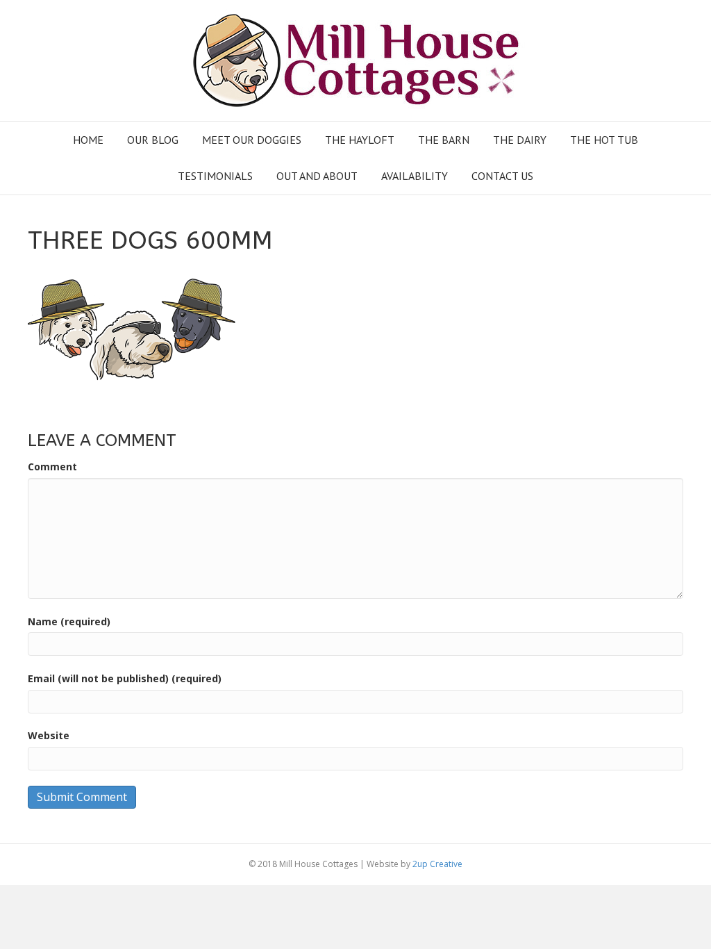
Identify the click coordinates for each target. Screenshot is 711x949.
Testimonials (215, 176)
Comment (52, 466)
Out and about (317, 176)
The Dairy (519, 140)
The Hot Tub (604, 140)
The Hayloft (359, 140)
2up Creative (437, 864)
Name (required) (69, 621)
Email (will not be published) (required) (124, 678)
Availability (414, 176)
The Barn (443, 140)
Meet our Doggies (251, 140)
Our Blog (152, 140)
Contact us (502, 176)
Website (48, 735)
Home (88, 140)
